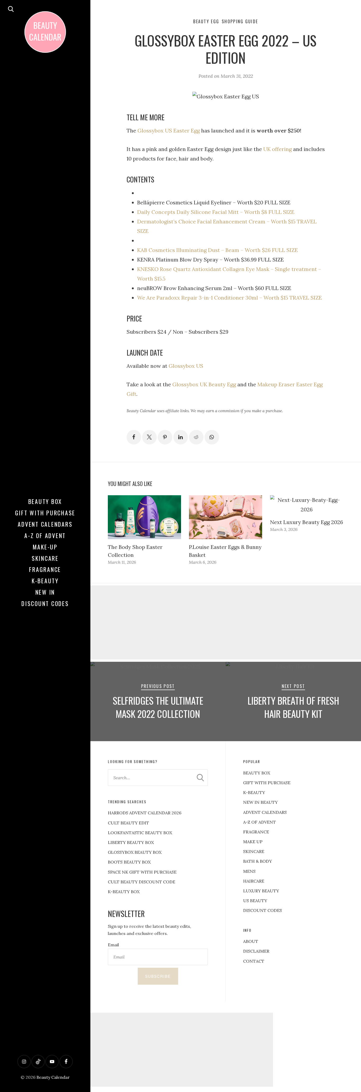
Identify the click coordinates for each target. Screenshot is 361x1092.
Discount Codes (45, 603)
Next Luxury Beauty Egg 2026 (306, 522)
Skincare (45, 558)
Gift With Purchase (45, 512)
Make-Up (45, 547)
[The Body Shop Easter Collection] (144, 517)
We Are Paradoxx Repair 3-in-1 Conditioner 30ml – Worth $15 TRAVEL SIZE (229, 297)
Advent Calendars (45, 524)
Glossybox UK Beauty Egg (204, 384)
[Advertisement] (180, 1050)
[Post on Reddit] (196, 437)
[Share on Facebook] (134, 437)
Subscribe (158, 976)
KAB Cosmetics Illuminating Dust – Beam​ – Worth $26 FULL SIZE (217, 250)
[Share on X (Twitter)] (149, 437)
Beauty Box (45, 501)
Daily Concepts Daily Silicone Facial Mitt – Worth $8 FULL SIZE (215, 212)
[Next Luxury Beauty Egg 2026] (306, 504)
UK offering (277, 149)
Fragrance (45, 569)
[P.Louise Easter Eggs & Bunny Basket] (225, 517)
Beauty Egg (206, 21)
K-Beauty (45, 580)
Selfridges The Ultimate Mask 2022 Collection (158, 707)
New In (45, 592)
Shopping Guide (240, 21)
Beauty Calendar (53, 1077)
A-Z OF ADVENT (45, 535)
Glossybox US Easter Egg (168, 130)
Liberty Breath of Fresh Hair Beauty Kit (293, 707)
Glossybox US (186, 366)
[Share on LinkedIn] (180, 437)
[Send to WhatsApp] (212, 437)
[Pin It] (165, 437)
